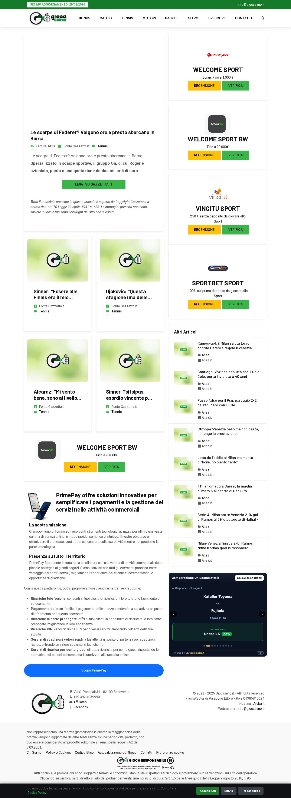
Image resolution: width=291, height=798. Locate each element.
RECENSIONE (80, 467)
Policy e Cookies (58, 753)
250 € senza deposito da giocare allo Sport (218, 218)
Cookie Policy (36, 793)
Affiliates (80, 702)
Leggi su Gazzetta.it (94, 184)
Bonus (84, 18)
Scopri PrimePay (94, 670)
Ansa (205, 355)
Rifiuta (228, 790)
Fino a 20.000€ (107, 455)
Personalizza (251, 790)
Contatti (243, 18)
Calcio (106, 18)
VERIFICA (111, 467)
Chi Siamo (34, 753)
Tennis (127, 18)
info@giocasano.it (251, 5)
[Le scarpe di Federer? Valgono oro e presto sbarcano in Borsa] (94, 78)
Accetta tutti (208, 790)
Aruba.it (258, 704)
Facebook (80, 707)
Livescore (217, 18)
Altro (192, 18)
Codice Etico (84, 753)
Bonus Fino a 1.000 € (217, 77)
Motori (149, 18)
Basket (171, 18)
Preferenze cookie (170, 753)
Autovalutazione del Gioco (117, 753)
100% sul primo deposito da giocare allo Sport (218, 293)
